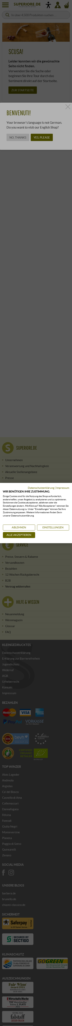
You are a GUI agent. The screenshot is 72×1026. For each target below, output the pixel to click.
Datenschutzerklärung (41, 487)
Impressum (62, 487)
